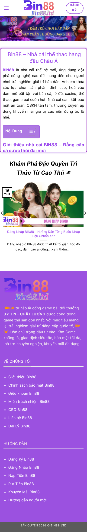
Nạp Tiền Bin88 (21, 475)
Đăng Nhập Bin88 (23, 467)
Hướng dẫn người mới (27, 500)
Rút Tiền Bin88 (21, 483)
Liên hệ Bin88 (20, 417)
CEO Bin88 (17, 409)
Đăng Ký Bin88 (21, 459)
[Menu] (6, 8)
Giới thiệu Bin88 (23, 377)
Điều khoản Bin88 (23, 393)
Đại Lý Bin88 (19, 426)
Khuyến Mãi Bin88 (24, 492)
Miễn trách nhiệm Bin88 (29, 401)
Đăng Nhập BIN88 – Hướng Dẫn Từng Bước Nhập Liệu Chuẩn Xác (43, 234)
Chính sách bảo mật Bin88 (31, 385)
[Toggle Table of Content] (29, 132)
